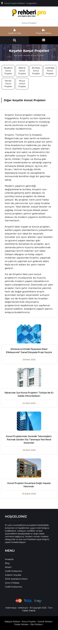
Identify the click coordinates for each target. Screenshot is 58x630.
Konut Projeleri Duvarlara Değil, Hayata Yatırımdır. (29, 485)
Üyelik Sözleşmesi (13, 571)
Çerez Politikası (12, 583)
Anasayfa (9, 559)
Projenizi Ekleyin (43, 33)
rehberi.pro (23, 608)
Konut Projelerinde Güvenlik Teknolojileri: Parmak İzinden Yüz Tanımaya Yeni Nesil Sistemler (29, 439)
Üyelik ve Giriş (14, 33)
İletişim (8, 567)
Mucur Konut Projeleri (22, 84)
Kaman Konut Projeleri (8, 84)
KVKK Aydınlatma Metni (16, 579)
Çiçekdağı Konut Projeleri (49, 71)
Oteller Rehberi (21, 624)
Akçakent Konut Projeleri (8, 71)
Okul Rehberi (36, 624)
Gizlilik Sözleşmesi (13, 587)
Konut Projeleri (29, 23)
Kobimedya (11, 608)
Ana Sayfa (18, 55)
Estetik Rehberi (45, 621)
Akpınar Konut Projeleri (22, 71)
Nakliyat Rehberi (12, 621)
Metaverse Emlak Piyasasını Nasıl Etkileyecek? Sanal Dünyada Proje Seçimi (29, 351)
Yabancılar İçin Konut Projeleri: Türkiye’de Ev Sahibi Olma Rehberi (29, 394)
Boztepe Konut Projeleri (36, 71)
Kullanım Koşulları (13, 575)
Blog (7, 563)
